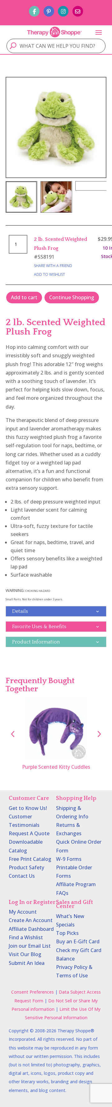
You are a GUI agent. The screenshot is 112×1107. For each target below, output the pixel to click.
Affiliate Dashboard (31, 929)
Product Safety (26, 867)
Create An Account (31, 920)
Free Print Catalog (30, 859)
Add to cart (24, 297)
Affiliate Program (76, 884)
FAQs (62, 893)
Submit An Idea (26, 963)
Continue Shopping (71, 297)
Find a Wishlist (26, 937)
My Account (23, 911)
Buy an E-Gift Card (78, 941)
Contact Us (22, 875)
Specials (65, 924)
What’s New (70, 916)
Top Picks (67, 933)
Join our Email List (30, 945)
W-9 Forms (69, 859)
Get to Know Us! (28, 808)
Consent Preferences (32, 992)
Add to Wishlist (49, 274)
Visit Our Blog (25, 954)
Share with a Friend (53, 265)
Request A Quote (29, 833)
